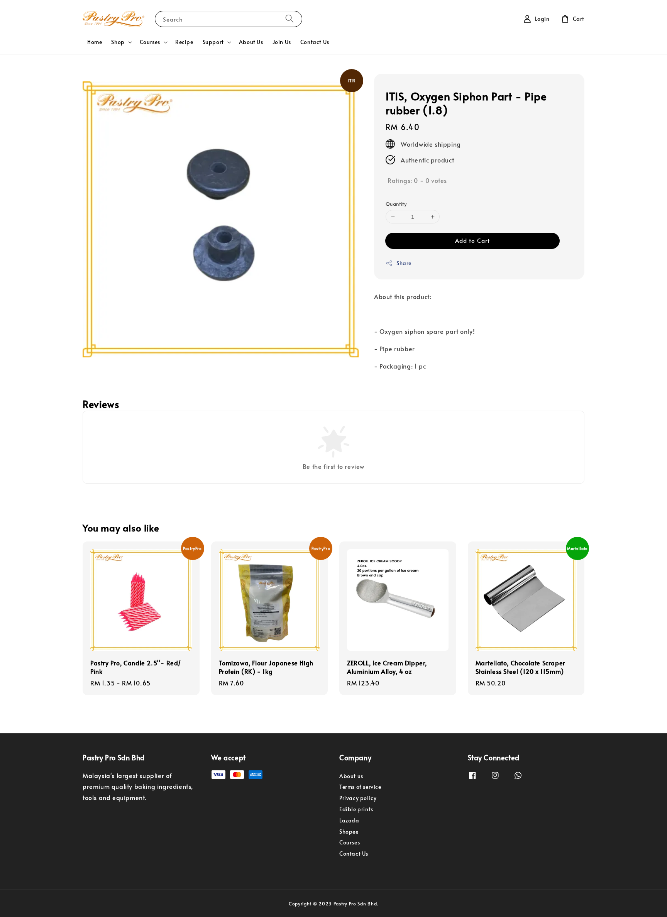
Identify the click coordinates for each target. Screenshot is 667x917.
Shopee (349, 831)
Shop (117, 42)
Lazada (349, 820)
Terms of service (360, 786)
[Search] (289, 18)
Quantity (396, 203)
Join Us (282, 42)
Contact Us (314, 42)
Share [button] (403, 263)
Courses (150, 42)
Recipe (184, 42)
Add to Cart (472, 240)
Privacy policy (357, 798)
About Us (251, 42)
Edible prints (356, 809)
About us (351, 776)
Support (213, 42)
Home (94, 42)
